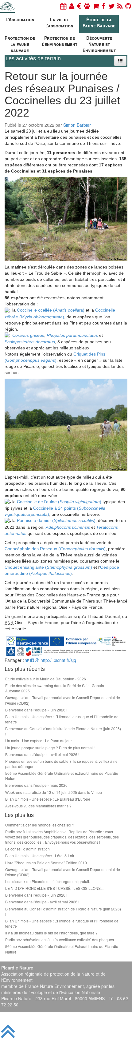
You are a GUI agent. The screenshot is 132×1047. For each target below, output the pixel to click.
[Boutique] (96, 5)
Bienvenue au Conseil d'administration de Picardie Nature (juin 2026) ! (63, 731)
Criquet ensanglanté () (48, 567)
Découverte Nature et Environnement (99, 43)
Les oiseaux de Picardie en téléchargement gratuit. (47, 881)
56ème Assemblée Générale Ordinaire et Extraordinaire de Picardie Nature (61, 775)
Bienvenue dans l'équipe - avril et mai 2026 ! (42, 754)
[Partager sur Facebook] (32, 660)
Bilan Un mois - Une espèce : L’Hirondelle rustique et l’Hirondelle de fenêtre (61, 719)
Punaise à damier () (56, 520)
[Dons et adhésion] (79, 5)
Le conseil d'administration (27, 848)
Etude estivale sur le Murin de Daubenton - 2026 (45, 678)
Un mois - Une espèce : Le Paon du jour (38, 740)
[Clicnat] (87, 5)
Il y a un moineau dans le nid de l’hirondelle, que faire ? (51, 932)
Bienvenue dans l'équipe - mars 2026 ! (37, 785)
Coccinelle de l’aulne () (59, 501)
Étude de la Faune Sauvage (99, 22)
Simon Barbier (77, 125)
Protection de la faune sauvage (20, 43)
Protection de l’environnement (59, 41)
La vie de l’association (59, 22)
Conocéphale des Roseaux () (55, 548)
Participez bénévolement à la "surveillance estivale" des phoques (59, 939)
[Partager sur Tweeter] (27, 660)
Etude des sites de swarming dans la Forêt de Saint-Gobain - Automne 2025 (55, 688)
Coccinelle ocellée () (50, 310)
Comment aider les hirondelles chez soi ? (39, 824)
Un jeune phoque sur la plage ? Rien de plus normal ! (50, 747)
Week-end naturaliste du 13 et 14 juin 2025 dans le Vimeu (53, 792)
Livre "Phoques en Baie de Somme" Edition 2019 (46, 862)
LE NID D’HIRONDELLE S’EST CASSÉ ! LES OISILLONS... (54, 888)
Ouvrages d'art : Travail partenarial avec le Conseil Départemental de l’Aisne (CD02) (62, 700)
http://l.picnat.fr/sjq (58, 660)
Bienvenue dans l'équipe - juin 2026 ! (36, 709)
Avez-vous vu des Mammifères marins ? (38, 805)
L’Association (20, 19)
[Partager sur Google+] (37, 660)
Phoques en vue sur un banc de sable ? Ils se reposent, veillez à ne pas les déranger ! (61, 763)
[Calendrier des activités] (63, 5)
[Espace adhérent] (71, 5)
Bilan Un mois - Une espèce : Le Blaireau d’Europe (47, 799)
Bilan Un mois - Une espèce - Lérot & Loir (39, 855)
